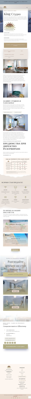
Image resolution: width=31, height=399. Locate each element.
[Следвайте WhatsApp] (15, 343)
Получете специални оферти (10, 338)
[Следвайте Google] (12, 343)
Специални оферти (22, 376)
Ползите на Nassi (17, 112)
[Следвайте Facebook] (5, 343)
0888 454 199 (8, 334)
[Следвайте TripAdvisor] (10, 343)
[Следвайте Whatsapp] (19, 398)
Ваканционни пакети (10, 340)
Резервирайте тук (7, 155)
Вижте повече (15, 291)
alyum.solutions (15, 396)
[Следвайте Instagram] (8, 343)
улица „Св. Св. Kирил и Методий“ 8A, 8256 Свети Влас (13, 331)
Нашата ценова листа (8, 112)
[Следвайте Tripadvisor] (15, 398)
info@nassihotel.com (9, 335)
